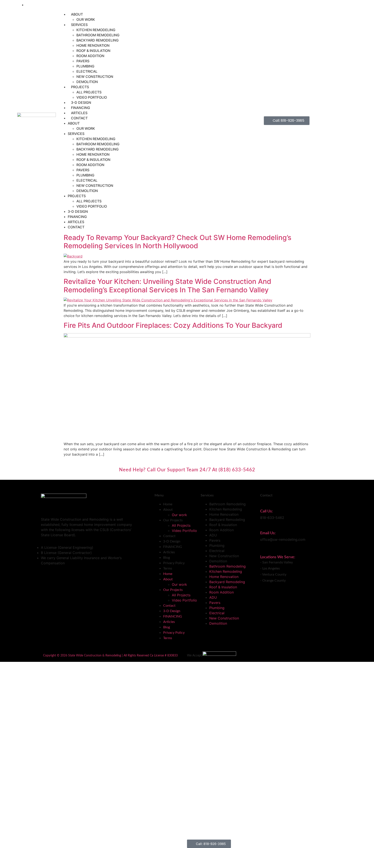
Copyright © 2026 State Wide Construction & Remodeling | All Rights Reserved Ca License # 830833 (110, 655)
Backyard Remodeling (97, 40)
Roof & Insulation (93, 50)
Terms (167, 568)
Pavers (82, 61)
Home (167, 504)
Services (79, 24)
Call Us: (266, 511)
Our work (85, 19)
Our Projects (173, 520)
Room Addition (90, 56)
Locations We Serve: (277, 557)
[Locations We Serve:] (262, 550)
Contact (79, 118)
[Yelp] (354, 5)
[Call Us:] (262, 503)
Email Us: (268, 533)
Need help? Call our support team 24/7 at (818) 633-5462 (187, 469)
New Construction (94, 76)
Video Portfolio (91, 97)
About (77, 14)
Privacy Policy (174, 563)
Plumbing (85, 66)
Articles (79, 113)
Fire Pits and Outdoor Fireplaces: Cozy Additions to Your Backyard (173, 325)
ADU (213, 535)
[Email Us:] (262, 525)
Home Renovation (93, 45)
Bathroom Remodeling (97, 35)
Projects (80, 87)
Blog (166, 557)
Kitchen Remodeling (95, 30)
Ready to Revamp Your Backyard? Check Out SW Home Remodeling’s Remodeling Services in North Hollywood (177, 241)
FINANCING (80, 108)
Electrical (86, 71)
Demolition (87, 82)
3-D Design (81, 102)
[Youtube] (349, 5)
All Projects (89, 92)
